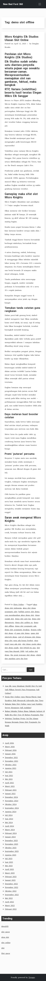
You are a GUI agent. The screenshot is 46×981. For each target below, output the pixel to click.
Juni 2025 (9, 775)
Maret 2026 (10, 746)
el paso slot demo (21, 633)
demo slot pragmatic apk (25, 626)
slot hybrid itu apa (28, 647)
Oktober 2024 (10, 804)
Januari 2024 (10, 837)
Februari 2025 (11, 790)
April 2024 (9, 826)
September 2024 (12, 808)
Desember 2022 (11, 884)
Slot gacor (5, 953)
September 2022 (12, 894)
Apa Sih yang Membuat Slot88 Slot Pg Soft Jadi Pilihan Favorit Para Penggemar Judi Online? (23, 689)
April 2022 (9, 902)
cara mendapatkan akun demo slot (19, 615)
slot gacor (5, 932)
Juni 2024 (9, 819)
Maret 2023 (10, 873)
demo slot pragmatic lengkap (17, 629)
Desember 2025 (11, 757)
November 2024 (11, 800)
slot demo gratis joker (31, 644)
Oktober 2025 (10, 764)
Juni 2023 (9, 862)
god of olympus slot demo (29, 637)
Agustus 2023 (10, 855)
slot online (5, 942)
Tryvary (31, 977)
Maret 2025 (10, 786)
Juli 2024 (8, 815)
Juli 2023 (8, 858)
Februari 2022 (11, 909)
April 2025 (9, 782)
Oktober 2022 (10, 891)
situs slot (5, 937)
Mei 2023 (9, 865)
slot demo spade (12, 647)
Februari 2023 (11, 876)
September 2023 (12, 851)
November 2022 (11, 887)
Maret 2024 (10, 829)
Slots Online (18, 604)
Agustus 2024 (10, 811)
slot (2, 948)
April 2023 (9, 869)
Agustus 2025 (10, 768)
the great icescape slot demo (22, 655)
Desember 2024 (11, 797)
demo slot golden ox (24, 622)
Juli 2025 (8, 772)
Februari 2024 (11, 833)
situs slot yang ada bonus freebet (19, 640)
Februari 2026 (11, 750)
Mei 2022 (9, 898)
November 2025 (11, 761)
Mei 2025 (9, 779)
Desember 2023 (11, 840)
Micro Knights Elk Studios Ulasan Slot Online (21, 38)
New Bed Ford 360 (13, 4)
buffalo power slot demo (28, 611)
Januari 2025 (10, 793)
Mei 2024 (9, 822)
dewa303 (4, 926)
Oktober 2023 (10, 847)
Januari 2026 (10, 754)
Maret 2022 (10, 905)
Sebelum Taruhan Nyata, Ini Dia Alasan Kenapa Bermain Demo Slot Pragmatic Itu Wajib (23, 722)
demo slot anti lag (23, 619)
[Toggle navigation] (40, 4)
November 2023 (11, 844)
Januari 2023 (10, 880)
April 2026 (9, 743)
